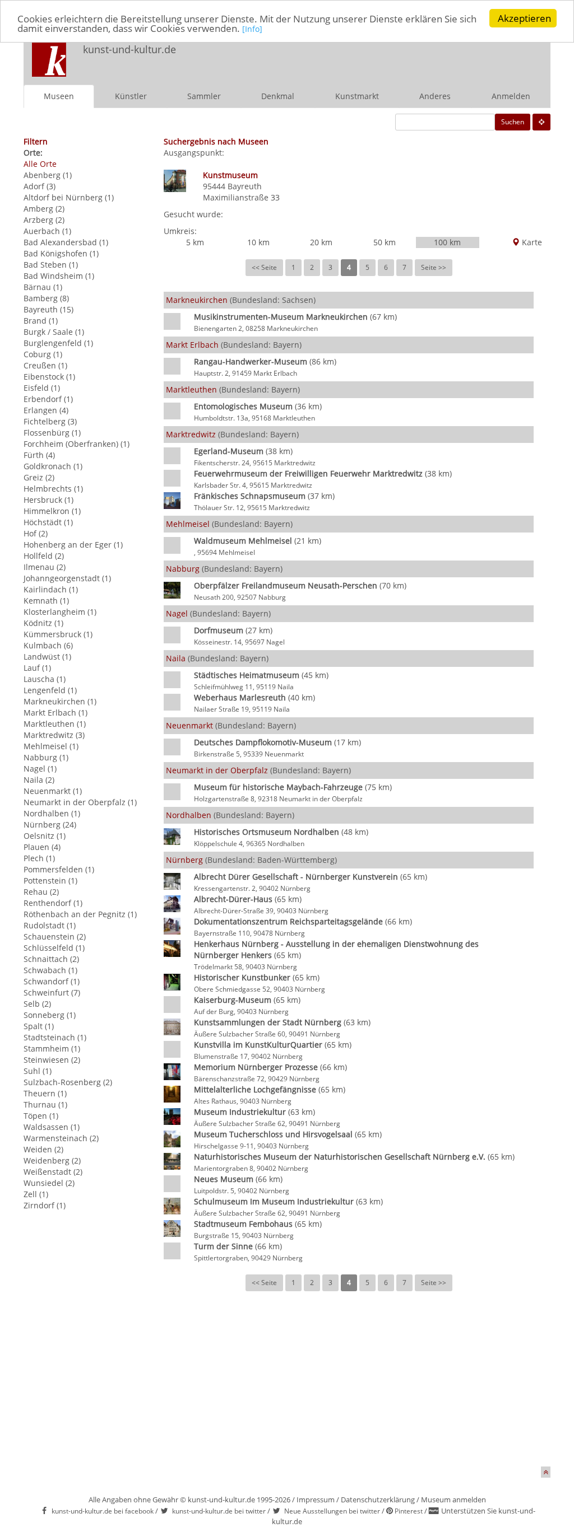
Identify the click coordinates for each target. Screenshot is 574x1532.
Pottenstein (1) (50, 880)
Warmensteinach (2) (61, 1138)
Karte (531, 242)
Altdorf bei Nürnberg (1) (69, 197)
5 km (195, 242)
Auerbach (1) (47, 231)
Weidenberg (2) (52, 1160)
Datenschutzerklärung (378, 1499)
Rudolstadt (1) (50, 925)
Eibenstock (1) (49, 376)
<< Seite (264, 267)
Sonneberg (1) (50, 1015)
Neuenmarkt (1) (53, 791)
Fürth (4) (39, 455)
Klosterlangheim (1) (60, 611)
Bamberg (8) (46, 298)
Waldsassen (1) (52, 1127)
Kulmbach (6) (48, 645)
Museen (59, 96)
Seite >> (433, 267)
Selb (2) (37, 1003)
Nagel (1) (40, 768)
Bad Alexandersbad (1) (66, 242)
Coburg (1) (43, 354)
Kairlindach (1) (51, 589)
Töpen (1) (41, 1115)
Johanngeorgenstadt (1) (67, 578)
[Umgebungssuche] (541, 122)
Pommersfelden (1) (59, 869)
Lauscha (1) (45, 679)
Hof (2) (36, 533)
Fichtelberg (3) (50, 421)
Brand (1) (41, 320)
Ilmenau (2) (45, 567)
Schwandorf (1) (52, 981)
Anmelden (511, 96)
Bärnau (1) (43, 287)
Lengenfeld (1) (50, 690)
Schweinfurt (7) (52, 992)
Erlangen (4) (46, 410)
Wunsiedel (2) (49, 1183)
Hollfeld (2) (44, 555)
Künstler (131, 96)
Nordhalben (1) (52, 813)
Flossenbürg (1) (52, 432)
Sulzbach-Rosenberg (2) (68, 1082)
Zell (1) (36, 1194)
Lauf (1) (37, 667)
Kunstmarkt (357, 96)
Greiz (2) (39, 477)
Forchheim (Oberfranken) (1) (76, 443)
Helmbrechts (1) (53, 488)
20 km (321, 242)
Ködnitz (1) (43, 623)
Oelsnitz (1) (45, 835)
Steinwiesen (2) (52, 1059)
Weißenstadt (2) (53, 1171)
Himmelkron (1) (52, 511)
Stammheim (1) (52, 1048)
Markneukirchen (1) (60, 701)
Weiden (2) (43, 1149)
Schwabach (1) (50, 970)
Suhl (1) (38, 1071)
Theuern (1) (45, 1093)
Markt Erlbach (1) (55, 712)
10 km (258, 242)
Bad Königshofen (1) (61, 253)
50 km (384, 242)
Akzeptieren (524, 18)
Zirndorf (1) (45, 1205)
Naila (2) (39, 779)
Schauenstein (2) (55, 936)
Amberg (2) (44, 208)
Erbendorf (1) (48, 399)
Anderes (435, 96)
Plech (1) (39, 858)
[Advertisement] (402, 59)
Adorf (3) (39, 186)
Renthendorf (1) (53, 903)
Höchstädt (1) (48, 522)
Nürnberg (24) (50, 824)
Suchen (512, 122)
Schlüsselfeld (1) (54, 947)
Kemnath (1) (46, 600)
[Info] (252, 29)
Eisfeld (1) (42, 387)
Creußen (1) (45, 365)
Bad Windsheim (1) (59, 275)
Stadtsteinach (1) (55, 1037)
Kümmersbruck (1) (58, 634)
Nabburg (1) (46, 757)
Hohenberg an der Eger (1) (73, 544)
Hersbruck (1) (48, 499)
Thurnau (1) (45, 1104)
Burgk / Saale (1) (54, 331)
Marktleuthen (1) (55, 723)
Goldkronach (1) (53, 466)
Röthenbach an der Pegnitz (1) (80, 914)
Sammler (204, 96)
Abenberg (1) (48, 175)
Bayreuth (245, 186)
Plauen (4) (42, 847)
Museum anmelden (453, 1499)
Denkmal (277, 96)
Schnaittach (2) (51, 959)
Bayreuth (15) (48, 309)
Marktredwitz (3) (54, 735)
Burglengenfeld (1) (58, 343)
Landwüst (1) (47, 656)
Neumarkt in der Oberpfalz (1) (80, 802)
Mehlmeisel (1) (51, 746)
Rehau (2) (41, 891)
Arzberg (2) (44, 219)
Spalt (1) (39, 1026)
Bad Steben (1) (51, 264)
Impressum (316, 1499)
